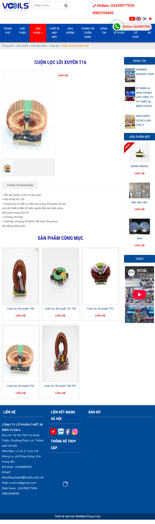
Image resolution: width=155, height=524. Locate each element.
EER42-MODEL (139, 166)
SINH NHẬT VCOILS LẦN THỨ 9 (143, 120)
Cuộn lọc (54, 45)
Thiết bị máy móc (54, 32)
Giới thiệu (22, 30)
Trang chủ (8, 30)
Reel (139, 238)
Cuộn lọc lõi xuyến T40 (20, 308)
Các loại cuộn (38, 45)
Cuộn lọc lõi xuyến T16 (20, 385)
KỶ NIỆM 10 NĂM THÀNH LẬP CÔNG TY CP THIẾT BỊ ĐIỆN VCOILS (144, 97)
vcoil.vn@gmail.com (22, 483)
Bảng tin (104, 30)
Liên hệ (149, 30)
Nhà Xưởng (70, 30)
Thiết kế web (63, 516)
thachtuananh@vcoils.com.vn (23, 477)
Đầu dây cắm (139, 202)
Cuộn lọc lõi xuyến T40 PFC (60, 385)
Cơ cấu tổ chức (135, 32)
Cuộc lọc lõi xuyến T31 (100, 308)
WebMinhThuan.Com (88, 516)
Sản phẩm (36, 30)
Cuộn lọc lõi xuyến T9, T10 (60, 308)
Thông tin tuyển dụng (87, 32)
